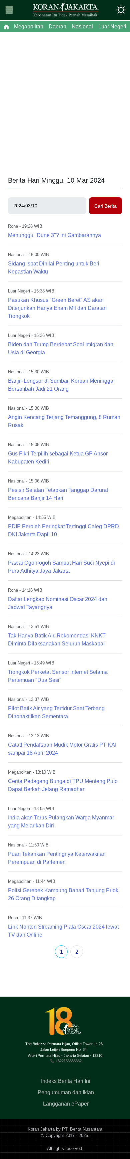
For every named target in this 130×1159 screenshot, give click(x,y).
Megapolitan (19, 517)
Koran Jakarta (41, 1129)
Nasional (16, 254)
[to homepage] (66, 1023)
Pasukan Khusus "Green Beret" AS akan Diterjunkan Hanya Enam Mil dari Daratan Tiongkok (57, 308)
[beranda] (6, 27)
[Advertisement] (65, 100)
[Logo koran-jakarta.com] (66, 10)
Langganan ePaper (66, 1104)
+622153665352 (69, 1061)
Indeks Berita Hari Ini (65, 1081)
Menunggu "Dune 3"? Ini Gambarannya (54, 235)
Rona (13, 226)
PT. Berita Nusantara (82, 1129)
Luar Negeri (19, 291)
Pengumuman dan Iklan (66, 1092)
